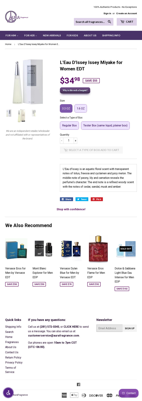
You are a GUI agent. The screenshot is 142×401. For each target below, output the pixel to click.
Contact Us (11, 352)
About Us (10, 347)
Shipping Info (13, 326)
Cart (129, 21)
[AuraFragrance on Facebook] (78, 384)
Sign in (107, 13)
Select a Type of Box (71, 117)
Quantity (64, 134)
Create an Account (126, 13)
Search (9, 332)
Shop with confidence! (71, 209)
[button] (8, 392)
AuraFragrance (20, 395)
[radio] (66, 108)
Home (8, 44)
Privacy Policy (14, 362)
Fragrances (12, 342)
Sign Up (130, 328)
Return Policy (13, 357)
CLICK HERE (71, 326)
